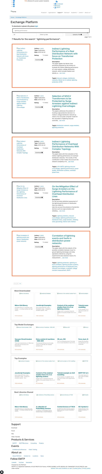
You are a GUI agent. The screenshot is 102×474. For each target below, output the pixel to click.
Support (59, 12)
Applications (51, 12)
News (42, 456)
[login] (57, 1)
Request (57, 5)
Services (66, 12)
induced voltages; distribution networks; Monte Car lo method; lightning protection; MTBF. (64, 80)
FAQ (12, 433)
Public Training (33, 449)
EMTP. (69, 270)
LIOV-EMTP (60, 166)
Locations (35, 456)
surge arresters (67, 219)
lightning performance (67, 168)
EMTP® (15, 443)
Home (12, 17)
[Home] (19, 12)
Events (81, 12)
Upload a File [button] (77, 34)
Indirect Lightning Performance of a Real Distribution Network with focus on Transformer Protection (65, 53)
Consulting (34, 443)
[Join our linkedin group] (13, 2)
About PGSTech (17, 456)
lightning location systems (70, 264)
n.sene (42, 48)
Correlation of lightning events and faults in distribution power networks (63, 239)
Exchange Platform (21, 17)
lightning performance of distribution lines (64, 266)
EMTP (58, 7)
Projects (41, 443)
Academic (74, 12)
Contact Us (27, 456)
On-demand (59, 4)
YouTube (21, 462)
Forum (13, 430)
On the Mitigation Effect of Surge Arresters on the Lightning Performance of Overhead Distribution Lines (65, 191)
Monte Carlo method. (69, 221)
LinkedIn (14, 462)
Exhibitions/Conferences (19, 449)
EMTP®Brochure (23, 443)
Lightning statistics (62, 216)
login (36, 26)
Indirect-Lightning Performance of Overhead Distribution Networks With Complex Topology (65, 145)
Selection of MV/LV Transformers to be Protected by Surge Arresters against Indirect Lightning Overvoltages (64, 101)
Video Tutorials (15, 436)
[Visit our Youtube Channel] (14, 1)
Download (38, 59)
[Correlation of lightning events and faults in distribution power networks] (23, 238)
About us (87, 12)
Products (43, 12)
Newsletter (29, 462)
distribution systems (63, 170)
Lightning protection (63, 262)
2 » (20, 283)
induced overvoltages (58, 268)
